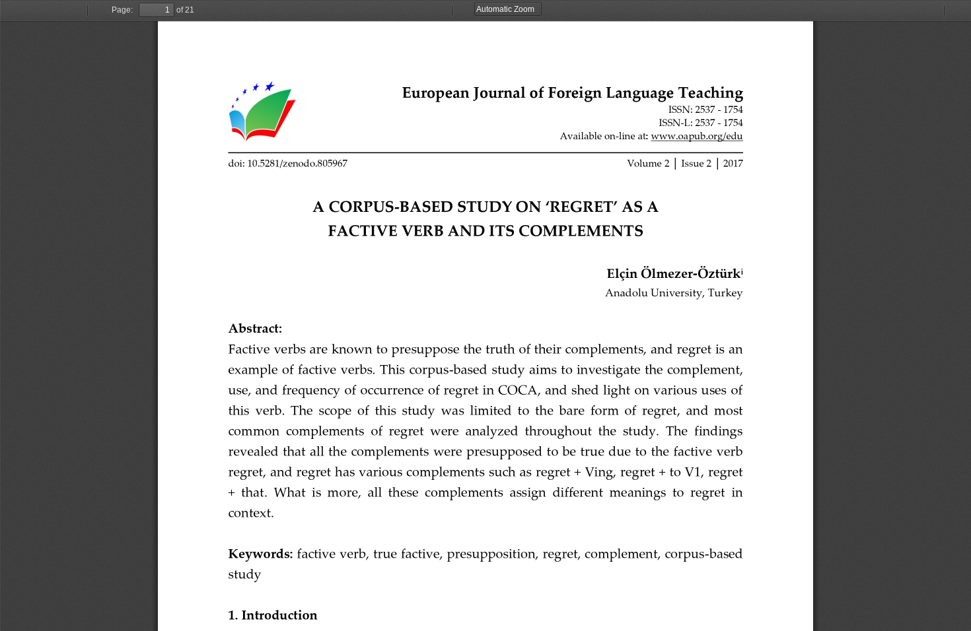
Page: (122, 10)
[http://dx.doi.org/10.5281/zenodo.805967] (288, 164)
